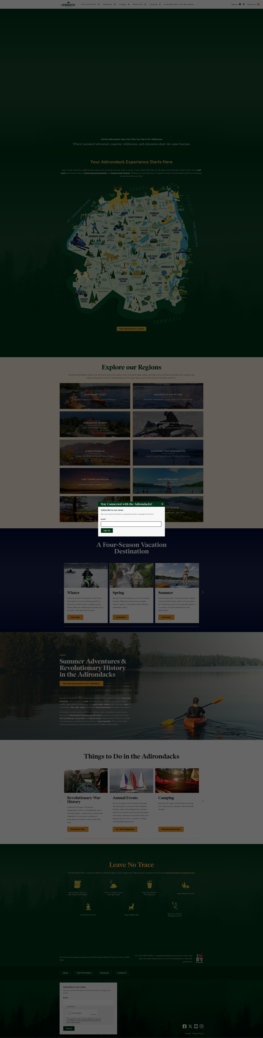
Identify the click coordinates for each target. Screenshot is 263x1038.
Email (103, 519)
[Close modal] (162, 504)
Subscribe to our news (112, 510)
